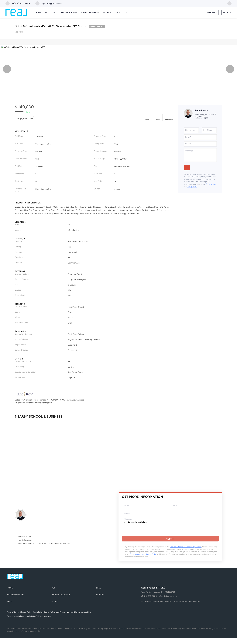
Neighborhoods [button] (69, 13)
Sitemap (77, 612)
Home (38, 13)
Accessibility (86, 612)
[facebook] (229, 3)
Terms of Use (211, 184)
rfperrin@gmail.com (25, 540)
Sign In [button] (227, 12)
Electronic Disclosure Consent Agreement (185, 547)
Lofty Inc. (19, 616)
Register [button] (212, 12)
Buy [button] (46, 13)
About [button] (118, 13)
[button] (29, 588)
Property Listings (66, 612)
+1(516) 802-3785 (201, 118)
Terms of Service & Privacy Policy (19, 612)
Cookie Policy (38, 612)
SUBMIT (170, 539)
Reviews (107, 13)
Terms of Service (136, 554)
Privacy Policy (192, 187)
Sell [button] (55, 13)
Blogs (129, 13)
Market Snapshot (90, 13)
